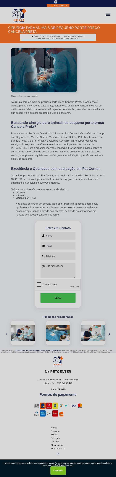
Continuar (58, 470)
